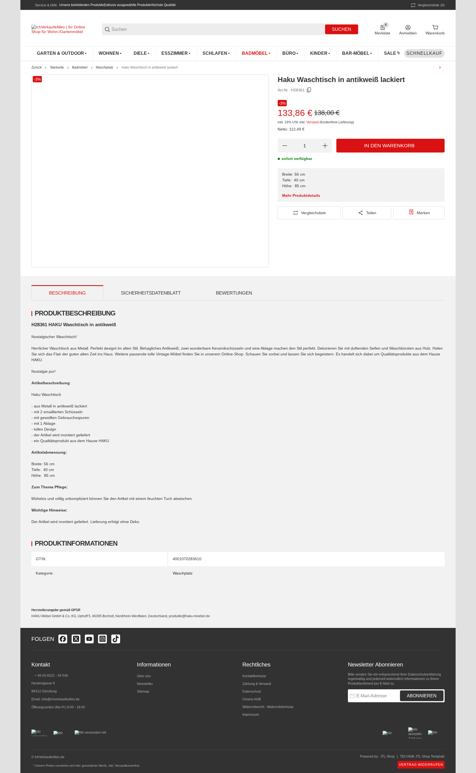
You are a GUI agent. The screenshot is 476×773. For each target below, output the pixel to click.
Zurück (36, 67)
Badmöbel (80, 67)
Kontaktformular (254, 676)
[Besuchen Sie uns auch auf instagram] (102, 639)
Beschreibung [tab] (67, 293)
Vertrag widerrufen (421, 765)
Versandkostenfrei (127, 765)
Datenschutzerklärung (424, 674)
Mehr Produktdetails (301, 195)
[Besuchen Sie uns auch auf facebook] (62, 639)
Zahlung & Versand (256, 684)
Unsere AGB (251, 699)
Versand (313, 122)
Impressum (250, 715)
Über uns (144, 676)
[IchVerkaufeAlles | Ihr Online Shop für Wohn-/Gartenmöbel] (58, 29)
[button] (440, 639)
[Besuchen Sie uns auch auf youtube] (89, 639)
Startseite (57, 67)
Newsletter (145, 684)
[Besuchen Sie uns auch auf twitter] (76, 639)
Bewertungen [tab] (234, 293)
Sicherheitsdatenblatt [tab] (151, 293)
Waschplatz (104, 67)
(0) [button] (431, 5)
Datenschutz (251, 691)
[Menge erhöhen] (325, 145)
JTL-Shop (387, 756)
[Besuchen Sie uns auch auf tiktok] (115, 639)
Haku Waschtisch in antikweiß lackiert (149, 67)
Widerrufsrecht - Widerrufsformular (268, 707)
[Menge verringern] (284, 145)
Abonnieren (422, 695)
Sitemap (143, 691)
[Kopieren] (309, 90)
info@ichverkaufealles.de (61, 699)
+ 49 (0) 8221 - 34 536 (51, 675)
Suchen (341, 29)
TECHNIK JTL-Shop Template (422, 756)
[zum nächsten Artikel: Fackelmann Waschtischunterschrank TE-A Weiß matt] (440, 67)
